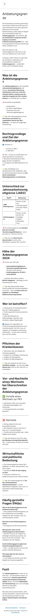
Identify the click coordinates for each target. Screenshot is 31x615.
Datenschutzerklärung (11, 607)
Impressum (22, 607)
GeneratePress (15, 612)
